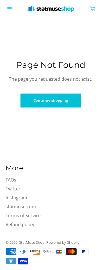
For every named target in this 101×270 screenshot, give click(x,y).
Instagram (16, 198)
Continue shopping (50, 100)
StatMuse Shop (32, 242)
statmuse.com (21, 207)
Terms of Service (23, 215)
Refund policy (20, 224)
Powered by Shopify (63, 242)
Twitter (13, 189)
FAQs (11, 180)
